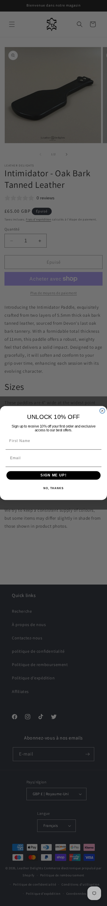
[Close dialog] (102, 410)
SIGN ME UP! (53, 475)
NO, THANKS (53, 488)
